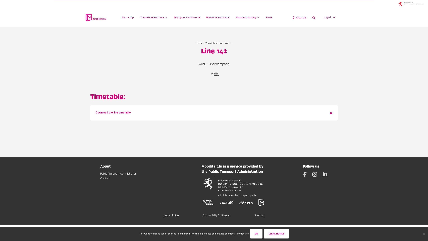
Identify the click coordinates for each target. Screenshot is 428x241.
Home (199, 43)
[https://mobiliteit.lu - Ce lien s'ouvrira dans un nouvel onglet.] (261, 203)
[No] (423, 233)
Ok (256, 233)
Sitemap (259, 215)
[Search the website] (313, 17)
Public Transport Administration (118, 173)
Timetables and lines (217, 43)
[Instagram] (314, 174)
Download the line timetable (113, 112)
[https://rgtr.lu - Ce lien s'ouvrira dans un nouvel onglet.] (208, 203)
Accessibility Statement (216, 215)
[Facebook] (305, 174)
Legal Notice (171, 215)
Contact (105, 178)
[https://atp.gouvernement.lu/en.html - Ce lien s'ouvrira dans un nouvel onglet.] (233, 187)
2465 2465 (300, 17)
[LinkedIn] (325, 174)
